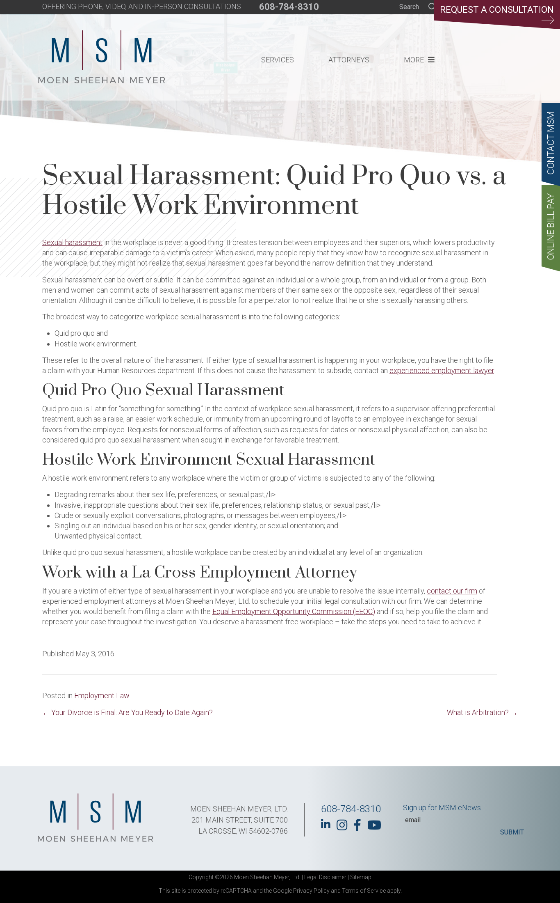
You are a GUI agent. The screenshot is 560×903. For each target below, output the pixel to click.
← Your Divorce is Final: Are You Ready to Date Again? (127, 712)
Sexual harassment (72, 242)
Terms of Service (364, 890)
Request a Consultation (497, 10)
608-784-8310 (289, 7)
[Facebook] (357, 825)
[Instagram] (342, 825)
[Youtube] (374, 825)
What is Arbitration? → (482, 712)
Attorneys (348, 59)
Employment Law (102, 695)
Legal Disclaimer (325, 877)
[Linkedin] (325, 824)
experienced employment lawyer (441, 370)
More (414, 59)
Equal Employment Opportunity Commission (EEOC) (293, 611)
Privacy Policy (311, 890)
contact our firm (452, 591)
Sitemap (360, 877)
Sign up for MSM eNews (442, 807)
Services (277, 59)
